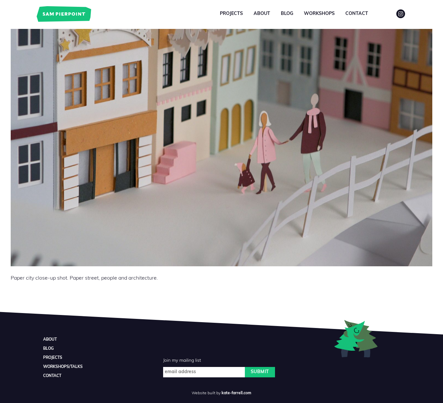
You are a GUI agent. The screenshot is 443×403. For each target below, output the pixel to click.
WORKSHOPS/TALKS (63, 367)
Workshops (319, 13)
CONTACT (52, 376)
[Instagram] (400, 13)
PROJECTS (52, 358)
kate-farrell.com (236, 393)
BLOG (48, 349)
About (262, 13)
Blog (287, 13)
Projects (231, 13)
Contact (356, 13)
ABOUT (50, 340)
